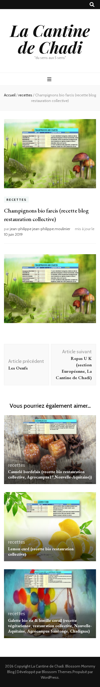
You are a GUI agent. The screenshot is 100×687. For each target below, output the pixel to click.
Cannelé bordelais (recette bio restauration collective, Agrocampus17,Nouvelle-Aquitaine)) (50, 474)
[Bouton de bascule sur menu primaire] (50, 79)
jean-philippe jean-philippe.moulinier (40, 228)
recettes (16, 200)
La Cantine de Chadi (50, 38)
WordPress (50, 677)
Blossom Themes (57, 671)
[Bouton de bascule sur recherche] (92, 4)
